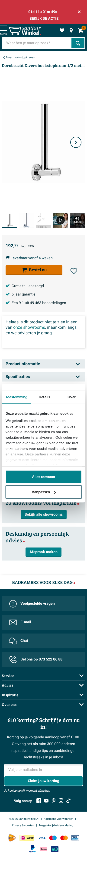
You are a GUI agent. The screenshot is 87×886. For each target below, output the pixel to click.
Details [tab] (44, 397)
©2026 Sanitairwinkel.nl (24, 819)
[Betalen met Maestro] (53, 838)
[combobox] (37, 43)
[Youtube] (46, 800)
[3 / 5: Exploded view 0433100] (43, 220)
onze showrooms (29, 327)
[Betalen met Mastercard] (64, 838)
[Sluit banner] (79, 12)
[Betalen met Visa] (41, 838)
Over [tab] (71, 397)
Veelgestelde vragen (37, 603)
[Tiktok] (68, 800)
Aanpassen (41, 492)
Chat (24, 641)
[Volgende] (75, 142)
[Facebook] (39, 800)
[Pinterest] (53, 800)
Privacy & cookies (23, 825)
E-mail (25, 622)
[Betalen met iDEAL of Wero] (26, 838)
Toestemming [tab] (16, 397)
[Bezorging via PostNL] (12, 838)
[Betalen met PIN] (75, 838)
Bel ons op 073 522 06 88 (41, 659)
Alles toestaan (43, 477)
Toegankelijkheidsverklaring (56, 825)
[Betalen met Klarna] (43, 849)
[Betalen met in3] (54, 849)
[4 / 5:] (60, 220)
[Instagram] (61, 800)
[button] (73, 271)
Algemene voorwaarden (58, 819)
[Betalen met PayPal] (32, 849)
